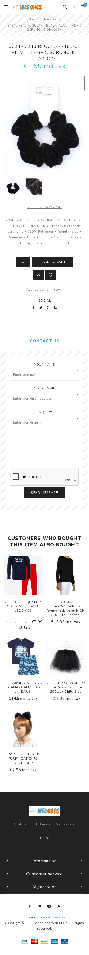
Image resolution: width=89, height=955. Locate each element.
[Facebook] (30, 906)
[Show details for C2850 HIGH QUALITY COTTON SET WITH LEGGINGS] (23, 575)
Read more (44, 838)
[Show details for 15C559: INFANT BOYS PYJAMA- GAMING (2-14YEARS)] (23, 656)
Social (44, 301)
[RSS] (59, 906)
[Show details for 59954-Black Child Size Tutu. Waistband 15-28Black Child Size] (65, 656)
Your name (44, 365)
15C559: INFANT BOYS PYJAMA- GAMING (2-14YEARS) (23, 687)
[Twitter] (39, 906)
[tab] (45, 341)
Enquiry (44, 412)
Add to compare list (38, 275)
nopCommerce (54, 917)
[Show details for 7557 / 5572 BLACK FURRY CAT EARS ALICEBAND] (23, 727)
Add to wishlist (50, 275)
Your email (44, 388)
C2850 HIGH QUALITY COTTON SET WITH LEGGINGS (23, 606)
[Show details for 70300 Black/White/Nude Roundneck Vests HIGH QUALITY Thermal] (65, 575)
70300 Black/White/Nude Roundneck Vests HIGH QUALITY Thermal (66, 608)
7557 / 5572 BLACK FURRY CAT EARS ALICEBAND (23, 758)
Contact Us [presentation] (45, 341)
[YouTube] (49, 906)
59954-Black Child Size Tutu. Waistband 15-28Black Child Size (65, 687)
